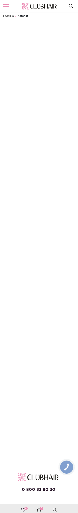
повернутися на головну (34, 136)
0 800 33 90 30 (38, 489)
